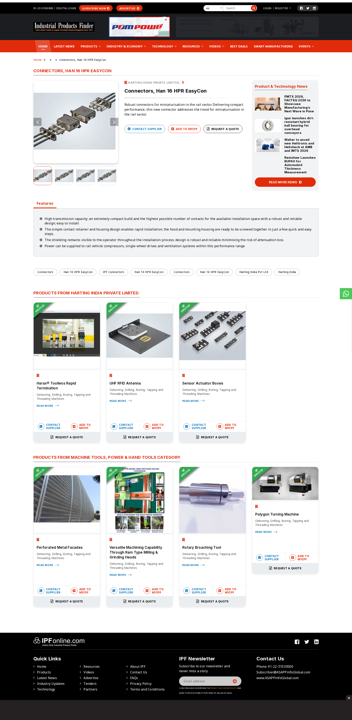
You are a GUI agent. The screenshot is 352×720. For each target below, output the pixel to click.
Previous (37, 122)
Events (305, 46)
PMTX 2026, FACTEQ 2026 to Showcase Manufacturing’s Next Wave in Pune (299, 104)
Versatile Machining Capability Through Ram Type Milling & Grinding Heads (136, 552)
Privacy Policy (141, 683)
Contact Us (138, 672)
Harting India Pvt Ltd (253, 272)
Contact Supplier (146, 129)
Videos (215, 46)
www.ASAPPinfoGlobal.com (277, 678)
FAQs (134, 678)
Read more (45, 405)
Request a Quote (225, 129)
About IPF (137, 666)
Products (89, 46)
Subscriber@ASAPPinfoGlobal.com (283, 672)
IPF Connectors (113, 272)
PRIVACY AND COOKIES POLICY (224, 688)
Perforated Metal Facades (60, 547)
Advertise (127, 8)
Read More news (283, 182)
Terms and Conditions (147, 689)
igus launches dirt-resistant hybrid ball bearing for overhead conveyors (299, 125)
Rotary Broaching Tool (201, 547)
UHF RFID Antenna (125, 383)
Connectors (45, 272)
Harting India (287, 272)
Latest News (64, 46)
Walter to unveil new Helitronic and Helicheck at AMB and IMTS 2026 (299, 145)
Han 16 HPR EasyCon (78, 272)
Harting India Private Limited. (153, 82)
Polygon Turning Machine (277, 514)
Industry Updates (51, 683)
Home (43, 46)
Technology (163, 46)
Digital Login (66, 8)
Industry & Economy (125, 46)
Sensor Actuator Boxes (202, 383)
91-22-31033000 (43, 8)
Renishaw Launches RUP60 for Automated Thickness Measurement (300, 165)
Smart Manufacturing (273, 46)
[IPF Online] (64, 26)
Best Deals (239, 46)
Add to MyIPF (186, 129)
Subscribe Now (94, 8)
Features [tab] (44, 203)
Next (114, 122)
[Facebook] (301, 8)
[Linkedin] (314, 8)
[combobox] (214, 8)
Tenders (90, 683)
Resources (192, 46)
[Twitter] (307, 8)
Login (267, 8)
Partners (90, 689)
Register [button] (281, 8)
